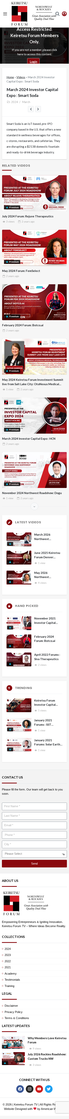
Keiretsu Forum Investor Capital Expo (45, 703)
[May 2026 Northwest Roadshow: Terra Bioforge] (18, 577)
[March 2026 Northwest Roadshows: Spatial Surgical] (18, 539)
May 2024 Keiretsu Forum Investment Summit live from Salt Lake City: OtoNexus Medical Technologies (32, 382)
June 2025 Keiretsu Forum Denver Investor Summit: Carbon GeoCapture (47, 555)
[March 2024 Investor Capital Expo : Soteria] (31, 109)
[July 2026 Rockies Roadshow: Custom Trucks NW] (13, 1058)
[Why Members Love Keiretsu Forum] (13, 1042)
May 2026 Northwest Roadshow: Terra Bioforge (45, 575)
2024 (14, 102)
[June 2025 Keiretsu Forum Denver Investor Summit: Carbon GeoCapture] (18, 558)
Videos (20, 77)
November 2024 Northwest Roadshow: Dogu (32, 493)
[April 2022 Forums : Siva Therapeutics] (18, 659)
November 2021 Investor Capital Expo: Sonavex (45, 621)
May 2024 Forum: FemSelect (21, 270)
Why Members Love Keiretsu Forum (47, 1040)
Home (10, 77)
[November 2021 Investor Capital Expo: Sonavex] (18, 623)
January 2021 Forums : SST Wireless (43, 722)
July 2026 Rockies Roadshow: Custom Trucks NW (47, 1056)
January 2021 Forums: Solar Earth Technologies (47, 742)
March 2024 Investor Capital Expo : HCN (28, 438)
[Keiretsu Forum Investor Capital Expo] (18, 705)
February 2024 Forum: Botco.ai (22, 325)
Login (33, 61)
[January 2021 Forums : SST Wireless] (18, 725)
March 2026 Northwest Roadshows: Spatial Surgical (47, 537)
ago (28, 221)
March (26, 102)
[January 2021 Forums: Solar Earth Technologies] (18, 745)
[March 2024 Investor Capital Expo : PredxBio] (38, 109)
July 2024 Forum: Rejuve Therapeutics (27, 216)
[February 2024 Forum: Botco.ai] (18, 641)
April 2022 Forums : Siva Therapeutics (47, 657)
